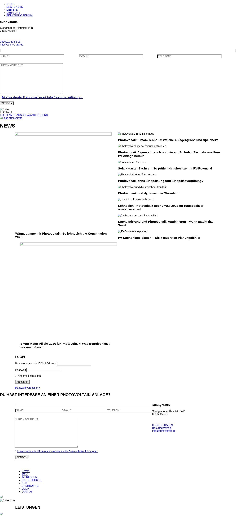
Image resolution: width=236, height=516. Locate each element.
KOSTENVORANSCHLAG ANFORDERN (24, 115)
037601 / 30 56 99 (10, 41)
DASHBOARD (30, 485)
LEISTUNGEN (14, 6)
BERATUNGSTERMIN (19, 15)
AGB (24, 483)
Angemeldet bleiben (29, 375)
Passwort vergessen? (27, 387)
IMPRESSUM (29, 477)
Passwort (20, 370)
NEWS (26, 471)
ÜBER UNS (13, 12)
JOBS (25, 474)
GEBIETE (12, 9)
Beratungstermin (161, 428)
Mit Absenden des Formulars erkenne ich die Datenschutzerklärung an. (42, 97)
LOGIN (26, 488)
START (10, 4)
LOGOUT (27, 491)
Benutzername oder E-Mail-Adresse (35, 363)
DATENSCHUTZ (31, 480)
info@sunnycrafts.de (11, 44)
